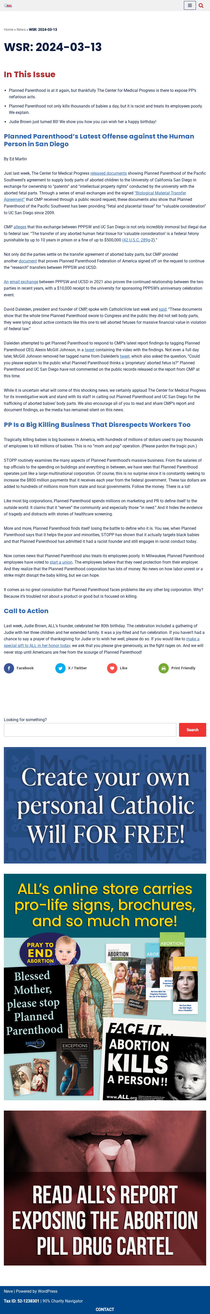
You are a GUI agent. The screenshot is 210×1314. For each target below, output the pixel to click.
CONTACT (105, 1309)
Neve (8, 1291)
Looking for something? (25, 719)
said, (163, 309)
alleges (20, 226)
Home (8, 29)
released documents (108, 173)
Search (192, 730)
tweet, (125, 356)
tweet (89, 349)
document (28, 261)
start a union (61, 562)
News (21, 29)
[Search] (201, 5)
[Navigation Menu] (190, 5)
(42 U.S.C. (131, 240)
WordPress (47, 1291)
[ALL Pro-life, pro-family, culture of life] (8, 5)
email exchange (24, 281)
